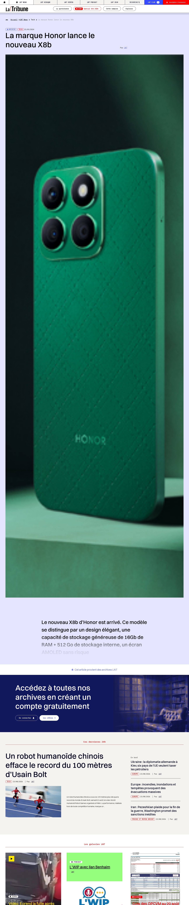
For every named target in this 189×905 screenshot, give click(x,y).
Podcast (77, 862)
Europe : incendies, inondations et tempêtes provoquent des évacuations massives (153, 788)
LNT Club (151, 2)
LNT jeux (114, 2)
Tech (33, 20)
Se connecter (25, 718)
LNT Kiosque (45, 2)
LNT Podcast (92, 2)
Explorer (129, 9)
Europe (135, 774)
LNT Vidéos (68, 2)
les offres (48, 718)
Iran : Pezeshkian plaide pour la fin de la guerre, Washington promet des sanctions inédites (155, 810)
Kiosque (137, 897)
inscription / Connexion (177, 2)
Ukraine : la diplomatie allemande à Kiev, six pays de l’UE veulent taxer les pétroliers (154, 765)
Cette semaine (112, 9)
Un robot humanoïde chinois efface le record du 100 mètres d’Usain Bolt (58, 765)
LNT (125, 48)
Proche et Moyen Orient (143, 819)
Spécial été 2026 (88, 9)
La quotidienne (62, 9)
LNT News (23, 2)
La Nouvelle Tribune (16, 8)
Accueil (14, 20)
